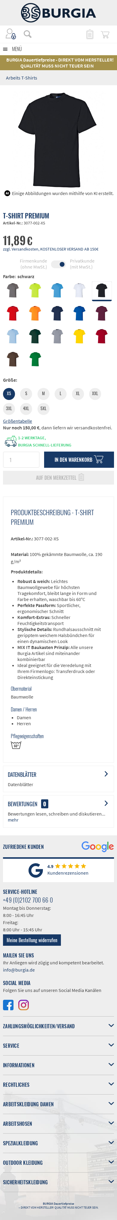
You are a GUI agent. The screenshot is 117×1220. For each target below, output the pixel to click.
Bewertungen (23, 804)
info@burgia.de (19, 970)
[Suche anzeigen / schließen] (28, 34)
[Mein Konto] (11, 34)
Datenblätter (22, 774)
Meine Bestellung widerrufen (32, 940)
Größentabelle (17, 421)
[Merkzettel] (89, 34)
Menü (17, 49)
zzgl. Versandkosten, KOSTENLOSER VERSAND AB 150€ (50, 249)
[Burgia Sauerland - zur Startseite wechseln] (58, 13)
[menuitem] (25, 34)
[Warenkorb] (105, 34)
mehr (13, 820)
